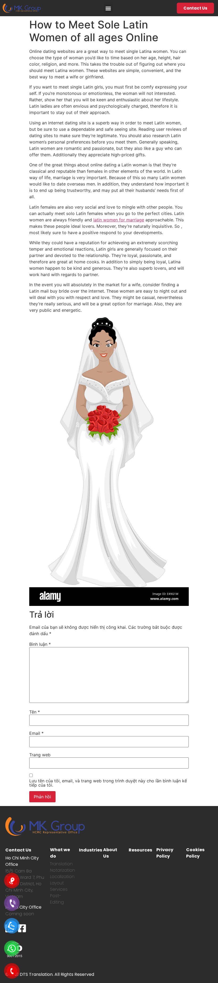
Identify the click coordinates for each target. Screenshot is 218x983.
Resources (140, 850)
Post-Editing (57, 899)
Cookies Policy (195, 853)
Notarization (62, 870)
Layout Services (59, 886)
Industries (90, 850)
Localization (62, 877)
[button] (108, 8)
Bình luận (40, 644)
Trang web (40, 755)
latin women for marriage (118, 219)
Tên (34, 712)
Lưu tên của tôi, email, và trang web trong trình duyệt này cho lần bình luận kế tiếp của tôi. (108, 783)
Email (36, 733)
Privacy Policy (164, 853)
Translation (61, 864)
